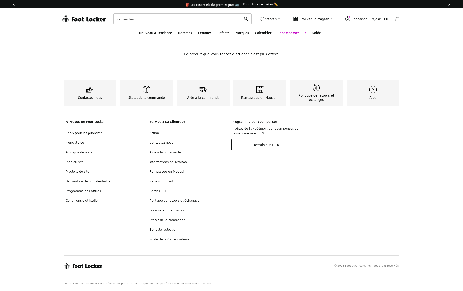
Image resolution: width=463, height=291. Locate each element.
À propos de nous (79, 152)
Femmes (205, 33)
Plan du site (74, 162)
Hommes (185, 33)
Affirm (154, 133)
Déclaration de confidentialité (88, 181)
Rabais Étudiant (161, 181)
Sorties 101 (158, 191)
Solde (316, 33)
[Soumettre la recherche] (246, 19)
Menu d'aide (75, 142)
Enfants (224, 33)
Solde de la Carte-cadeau (169, 239)
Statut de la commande (167, 220)
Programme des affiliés (83, 191)
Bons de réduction (163, 229)
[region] (231, 4)
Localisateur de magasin (168, 210)
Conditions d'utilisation (83, 200)
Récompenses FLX (291, 33)
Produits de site (77, 171)
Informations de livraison (168, 162)
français (271, 19)
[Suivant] (449, 4)
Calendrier (263, 33)
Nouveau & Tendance (155, 33)
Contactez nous (161, 142)
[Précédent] (14, 4)
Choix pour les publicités (84, 133)
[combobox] (182, 19)
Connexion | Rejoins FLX (370, 19)
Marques (242, 33)
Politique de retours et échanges (174, 200)
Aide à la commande (165, 152)
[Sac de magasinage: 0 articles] (397, 18)
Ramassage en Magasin (167, 171)
